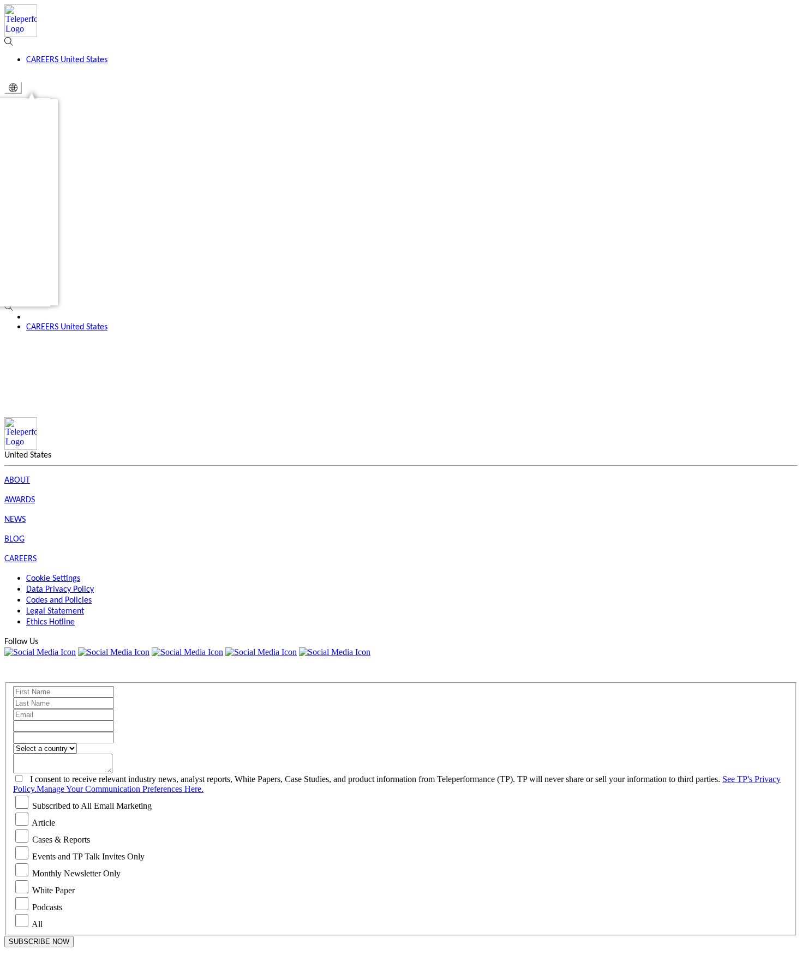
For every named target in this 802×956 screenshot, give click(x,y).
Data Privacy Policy (60, 589)
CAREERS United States (66, 327)
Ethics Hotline (50, 622)
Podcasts (47, 907)
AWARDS (19, 500)
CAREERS (20, 559)
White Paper (53, 890)
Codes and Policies (59, 600)
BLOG (14, 539)
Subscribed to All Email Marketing (92, 805)
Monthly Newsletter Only (76, 873)
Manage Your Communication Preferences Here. (120, 788)
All (37, 924)
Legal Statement (55, 611)
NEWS (15, 519)
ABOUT (17, 480)
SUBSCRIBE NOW (39, 941)
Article (43, 822)
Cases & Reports (61, 839)
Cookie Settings (53, 578)
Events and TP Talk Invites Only (88, 856)
